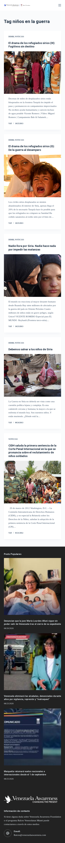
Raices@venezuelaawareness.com (30, 835)
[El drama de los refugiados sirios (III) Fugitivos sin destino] (32, 72)
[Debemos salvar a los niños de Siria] (32, 375)
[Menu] (59, 5)
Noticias (19, 37)
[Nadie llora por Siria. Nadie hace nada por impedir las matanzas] (32, 275)
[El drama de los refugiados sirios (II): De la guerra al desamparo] (32, 176)
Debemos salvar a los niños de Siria (30, 349)
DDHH (11, 37)
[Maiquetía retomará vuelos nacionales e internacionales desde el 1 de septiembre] (32, 737)
